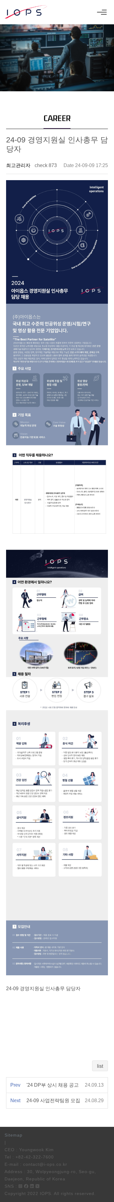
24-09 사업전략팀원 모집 (53, 1100)
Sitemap (13, 1135)
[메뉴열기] (102, 12)
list (100, 1066)
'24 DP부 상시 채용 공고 (52, 1085)
